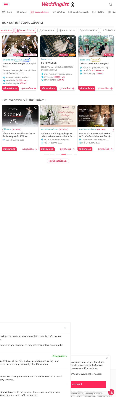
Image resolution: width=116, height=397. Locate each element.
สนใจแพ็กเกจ (9, 149)
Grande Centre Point (75, 393)
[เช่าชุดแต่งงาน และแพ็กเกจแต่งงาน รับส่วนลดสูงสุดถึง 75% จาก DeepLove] (20, 116)
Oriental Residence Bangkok (94, 63)
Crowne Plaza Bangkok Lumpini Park (19, 65)
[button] (46, 154)
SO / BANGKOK (48, 63)
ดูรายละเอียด (27, 88)
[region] (77, 373)
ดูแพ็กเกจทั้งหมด (58, 161)
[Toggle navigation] (6, 4)
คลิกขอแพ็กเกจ (10, 88)
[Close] (107, 358)
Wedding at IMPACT (94, 393)
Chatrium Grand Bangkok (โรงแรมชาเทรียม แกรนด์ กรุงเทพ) (96, 139)
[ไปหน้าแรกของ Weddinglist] (58, 4)
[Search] (110, 4)
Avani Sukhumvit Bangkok (56, 139)
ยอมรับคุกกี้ (77, 384)
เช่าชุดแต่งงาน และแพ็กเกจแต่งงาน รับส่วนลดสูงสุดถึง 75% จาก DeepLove (19, 135)
